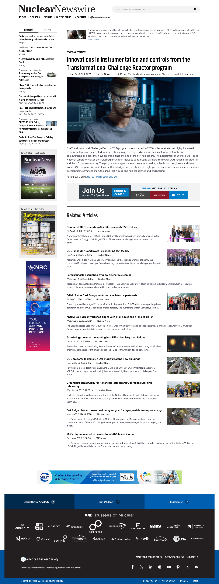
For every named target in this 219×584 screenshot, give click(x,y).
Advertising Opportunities (149, 557)
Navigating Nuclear (174, 557)
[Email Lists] (196, 567)
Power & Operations (77, 52)
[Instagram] (160, 567)
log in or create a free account (102, 176)
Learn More (93, 39)
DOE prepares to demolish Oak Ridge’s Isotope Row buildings (103, 358)
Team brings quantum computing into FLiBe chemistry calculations (106, 337)
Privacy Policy (150, 581)
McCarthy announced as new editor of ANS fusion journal (100, 434)
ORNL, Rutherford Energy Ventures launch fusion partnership (103, 295)
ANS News (101, 437)
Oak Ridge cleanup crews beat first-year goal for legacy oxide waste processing (114, 410)
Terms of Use (168, 581)
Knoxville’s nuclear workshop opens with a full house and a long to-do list (110, 316)
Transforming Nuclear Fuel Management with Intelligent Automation (31, 76)
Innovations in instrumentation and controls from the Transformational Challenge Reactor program (128, 63)
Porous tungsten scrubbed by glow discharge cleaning (99, 274)
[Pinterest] (178, 567)
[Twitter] (142, 567)
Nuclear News (103, 73)
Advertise (80, 17)
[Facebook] (133, 567)
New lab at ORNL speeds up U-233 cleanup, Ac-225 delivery (103, 227)
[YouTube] (169, 567)
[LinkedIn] (151, 567)
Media (195, 581)
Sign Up (48, 17)
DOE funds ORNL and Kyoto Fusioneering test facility (98, 250)
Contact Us (192, 557)
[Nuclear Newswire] (187, 567)
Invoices (184, 581)
